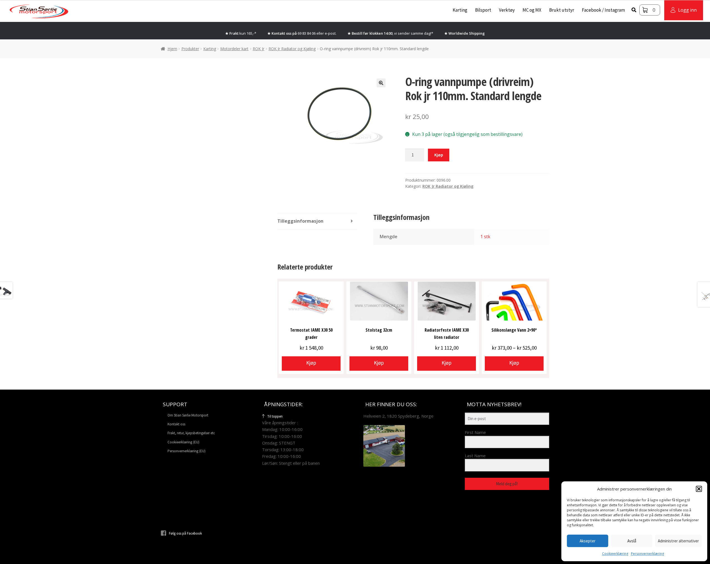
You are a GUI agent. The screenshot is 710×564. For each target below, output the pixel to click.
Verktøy (507, 10)
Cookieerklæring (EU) (183, 442)
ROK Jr (258, 48)
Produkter (190, 48)
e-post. (330, 33)
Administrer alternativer (678, 540)
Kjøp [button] (311, 362)
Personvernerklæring (647, 553)
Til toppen (275, 416)
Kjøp (438, 154)
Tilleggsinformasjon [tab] (300, 221)
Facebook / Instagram (603, 10)
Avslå (631, 540)
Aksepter (587, 540)
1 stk (485, 236)
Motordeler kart (234, 48)
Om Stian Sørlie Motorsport (188, 415)
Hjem (172, 48)
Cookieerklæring (615, 553)
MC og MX (532, 10)
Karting (460, 10)
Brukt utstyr (561, 10)
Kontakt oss (176, 424)
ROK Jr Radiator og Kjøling (292, 48)
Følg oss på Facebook (185, 533)
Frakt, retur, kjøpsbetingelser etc (191, 433)
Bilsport (483, 10)
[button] (699, 489)
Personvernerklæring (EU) (187, 451)
